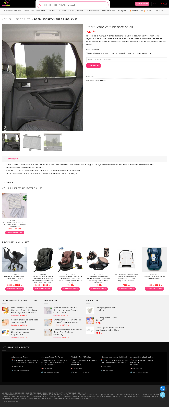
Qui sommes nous (108, 395)
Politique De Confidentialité (45, 393)
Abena (152, 395)
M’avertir (93, 66)
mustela (137, 396)
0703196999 (47, 368)
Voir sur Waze (108, 370)
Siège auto (29, 11)
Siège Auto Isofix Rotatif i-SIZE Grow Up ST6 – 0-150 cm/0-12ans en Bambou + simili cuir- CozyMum (42, 279)
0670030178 (18, 366)
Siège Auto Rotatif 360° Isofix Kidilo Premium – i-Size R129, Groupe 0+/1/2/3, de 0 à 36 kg (70, 279)
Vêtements (40, 11)
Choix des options (14, 232)
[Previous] (6, 77)
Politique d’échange (76, 393)
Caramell (58, 398)
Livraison (63, 393)
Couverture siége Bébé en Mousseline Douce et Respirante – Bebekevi (126, 278)
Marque (10, 182)
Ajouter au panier (42, 289)
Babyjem (15, 396)
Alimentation (93, 11)
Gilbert (45, 396)
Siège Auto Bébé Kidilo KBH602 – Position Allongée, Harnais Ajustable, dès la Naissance (98, 279)
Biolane (66, 398)
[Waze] (162, 395)
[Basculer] (4, 158)
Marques (122, 11)
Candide (154, 396)
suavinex (108, 396)
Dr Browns (22, 398)
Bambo (119, 395)
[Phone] (162, 388)
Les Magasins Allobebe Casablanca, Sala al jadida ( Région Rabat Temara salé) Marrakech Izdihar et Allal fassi (50, 395)
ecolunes (123, 396)
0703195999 (77, 368)
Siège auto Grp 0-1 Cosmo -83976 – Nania (154, 277)
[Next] (78, 77)
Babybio (127, 395)
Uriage (14, 398)
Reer (106, 80)
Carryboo (33, 398)
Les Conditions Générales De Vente (17, 393)
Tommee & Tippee (70, 396)
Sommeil (52, 11)
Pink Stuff (94, 398)
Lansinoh (145, 395)
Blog (149, 11)
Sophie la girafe (45, 398)
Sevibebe (6, 398)
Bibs (51, 396)
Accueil (7, 19)
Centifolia (84, 398)
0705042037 (137, 368)
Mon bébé (91, 396)
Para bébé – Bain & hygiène (71, 11)
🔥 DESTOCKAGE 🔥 (137, 11)
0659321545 (107, 366)
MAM (130, 396)
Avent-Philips (25, 396)
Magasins (159, 11)
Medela (100, 396)
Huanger (82, 396)
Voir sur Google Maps (21, 370)
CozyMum (135, 395)
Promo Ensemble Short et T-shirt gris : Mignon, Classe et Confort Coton (14, 224)
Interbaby (37, 396)
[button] (142, 4)
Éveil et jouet (108, 11)
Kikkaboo (6, 396)
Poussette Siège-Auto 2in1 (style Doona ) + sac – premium (14, 278)
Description (12, 158)
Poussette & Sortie (12, 11)
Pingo (115, 396)
